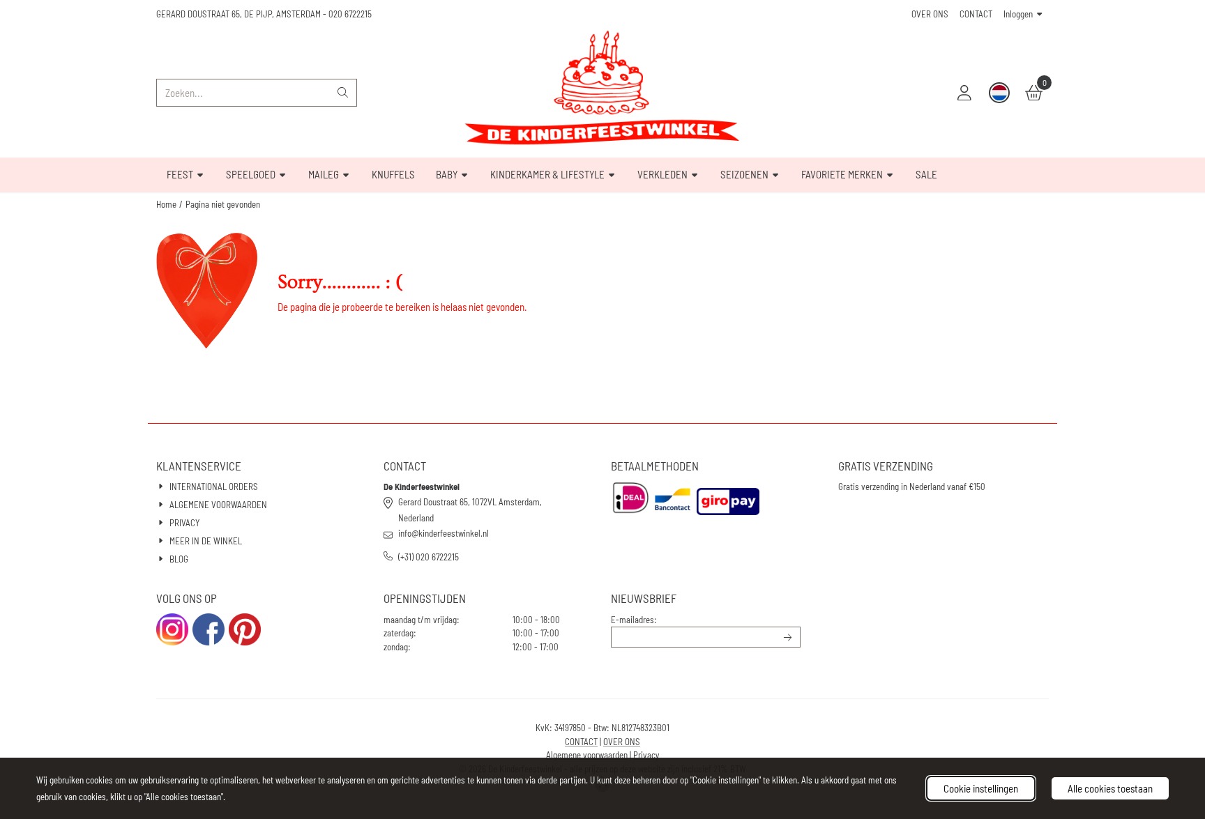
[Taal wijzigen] (999, 93)
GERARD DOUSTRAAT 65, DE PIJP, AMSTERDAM (238, 14)
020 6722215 (350, 14)
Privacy (646, 754)
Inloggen (1018, 14)
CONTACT (976, 14)
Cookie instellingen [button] (980, 788)
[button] (964, 92)
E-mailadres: (634, 619)
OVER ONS (929, 14)
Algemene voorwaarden (587, 754)
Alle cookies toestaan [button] (1110, 788)
